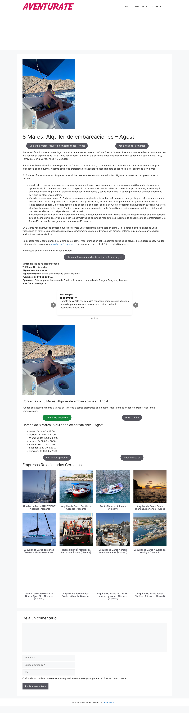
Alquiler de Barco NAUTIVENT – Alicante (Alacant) (39, 507)
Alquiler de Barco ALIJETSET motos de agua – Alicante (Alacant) (113, 596)
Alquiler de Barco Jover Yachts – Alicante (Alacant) (150, 594)
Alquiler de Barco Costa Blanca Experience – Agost (150, 507)
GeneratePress (110, 702)
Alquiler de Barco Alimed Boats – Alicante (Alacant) (113, 551)
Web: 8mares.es (132, 457)
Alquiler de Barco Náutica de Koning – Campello (150, 551)
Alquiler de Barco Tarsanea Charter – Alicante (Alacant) (39, 551)
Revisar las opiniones (57, 457)
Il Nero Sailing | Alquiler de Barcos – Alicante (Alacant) (76, 551)
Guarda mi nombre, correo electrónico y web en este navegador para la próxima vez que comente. (76, 678)
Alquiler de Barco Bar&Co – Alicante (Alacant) (76, 507)
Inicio (127, 6)
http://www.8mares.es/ (62, 244)
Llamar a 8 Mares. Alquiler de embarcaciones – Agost (57, 145)
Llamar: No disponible (57, 417)
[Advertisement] (94, 32)
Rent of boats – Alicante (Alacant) (113, 507)
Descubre (139, 6)
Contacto (156, 6)
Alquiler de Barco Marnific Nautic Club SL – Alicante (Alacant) (39, 596)
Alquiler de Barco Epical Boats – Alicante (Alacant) (76, 594)
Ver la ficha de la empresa (131, 145)
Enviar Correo (132, 417)
